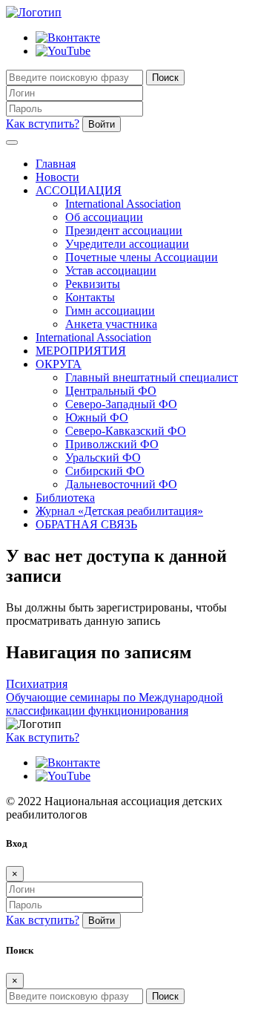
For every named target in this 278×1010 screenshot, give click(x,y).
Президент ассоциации (123, 230)
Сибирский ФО (105, 471)
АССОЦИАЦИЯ (79, 190)
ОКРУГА (59, 364)
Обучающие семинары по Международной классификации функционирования (114, 704)
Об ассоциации (104, 217)
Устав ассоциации (110, 270)
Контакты (90, 297)
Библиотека (65, 497)
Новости (57, 177)
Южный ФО (96, 417)
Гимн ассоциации (110, 310)
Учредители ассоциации (127, 243)
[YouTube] (63, 51)
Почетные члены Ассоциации (141, 257)
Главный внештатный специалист (151, 377)
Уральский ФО (103, 457)
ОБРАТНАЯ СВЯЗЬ (86, 524)
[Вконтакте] (68, 37)
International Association (123, 203)
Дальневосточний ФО (121, 484)
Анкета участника (111, 324)
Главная (56, 163)
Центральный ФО (110, 390)
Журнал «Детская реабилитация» (119, 511)
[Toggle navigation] (12, 142)
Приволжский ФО (112, 444)
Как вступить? (42, 123)
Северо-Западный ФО (121, 404)
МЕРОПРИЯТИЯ (81, 350)
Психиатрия (36, 684)
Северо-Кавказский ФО (125, 430)
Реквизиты (92, 284)
